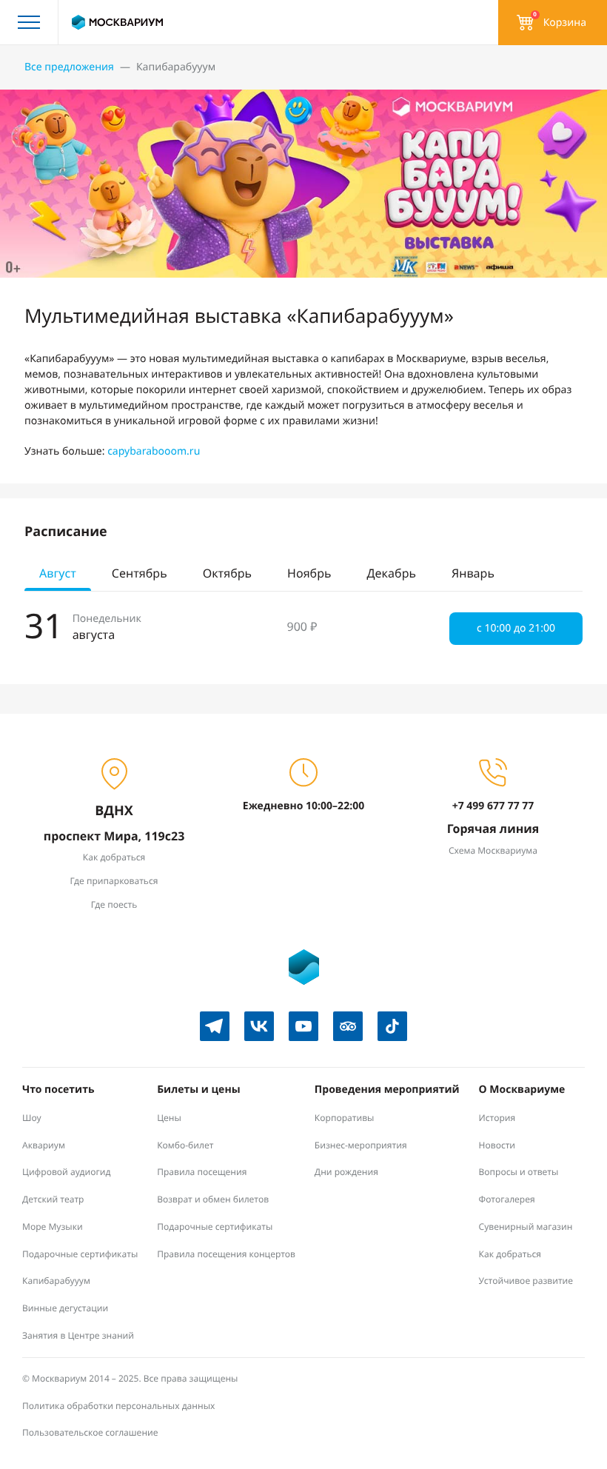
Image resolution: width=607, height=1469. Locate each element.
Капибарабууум (56, 1280)
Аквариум (43, 1145)
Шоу (31, 1117)
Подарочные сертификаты (80, 1254)
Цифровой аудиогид (66, 1171)
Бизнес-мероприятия (361, 1145)
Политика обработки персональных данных (118, 1405)
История (497, 1117)
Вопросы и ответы (519, 1171)
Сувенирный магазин (526, 1226)
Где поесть (114, 904)
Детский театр (53, 1199)
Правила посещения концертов (226, 1254)
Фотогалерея (507, 1199)
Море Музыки (52, 1226)
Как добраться (114, 857)
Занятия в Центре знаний (78, 1335)
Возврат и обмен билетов (213, 1199)
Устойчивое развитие (526, 1280)
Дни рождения (346, 1171)
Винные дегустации (65, 1308)
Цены (169, 1117)
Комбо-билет (185, 1145)
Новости (497, 1145)
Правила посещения (202, 1171)
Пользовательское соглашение (90, 1432)
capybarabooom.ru (153, 451)
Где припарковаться (114, 880)
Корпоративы (345, 1117)
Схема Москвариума (493, 850)
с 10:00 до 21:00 (516, 628)
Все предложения (69, 67)
